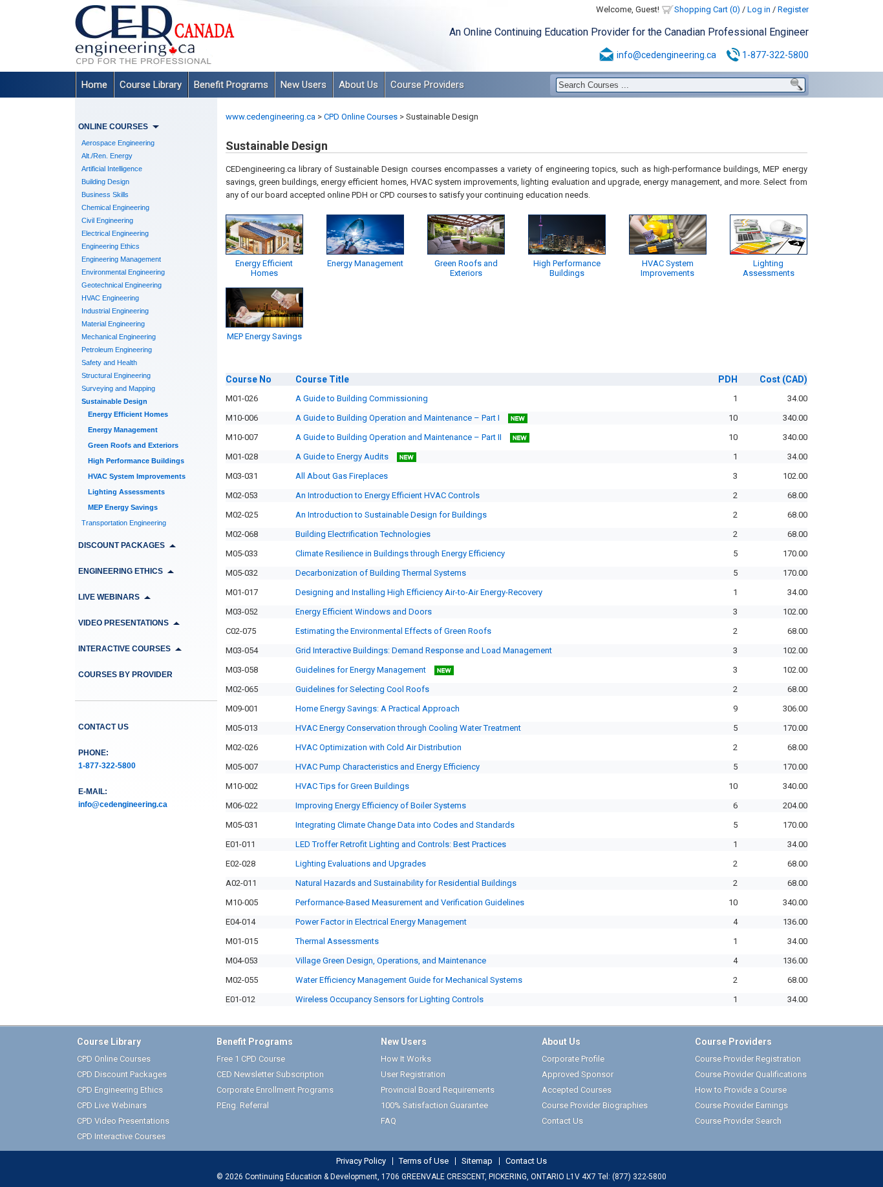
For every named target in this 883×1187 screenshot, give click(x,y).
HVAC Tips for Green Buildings (352, 786)
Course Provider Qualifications (751, 1074)
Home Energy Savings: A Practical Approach (377, 708)
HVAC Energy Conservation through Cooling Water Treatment (408, 728)
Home (94, 84)
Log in (759, 9)
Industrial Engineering (115, 311)
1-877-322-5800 (775, 55)
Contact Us (103, 726)
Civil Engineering (107, 220)
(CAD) (783, 379)
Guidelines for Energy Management (361, 670)
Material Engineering (113, 324)
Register (793, 9)
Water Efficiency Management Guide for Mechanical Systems (408, 980)
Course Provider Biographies (595, 1105)
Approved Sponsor (577, 1074)
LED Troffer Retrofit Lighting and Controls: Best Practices (400, 844)
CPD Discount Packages (122, 1074)
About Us (358, 84)
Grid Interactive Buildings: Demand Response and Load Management (423, 650)
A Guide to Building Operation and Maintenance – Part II (399, 437)
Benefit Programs (231, 84)
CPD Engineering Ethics (120, 1090)
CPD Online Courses (361, 116)
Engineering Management (121, 259)
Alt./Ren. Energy (107, 156)
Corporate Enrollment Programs (275, 1090)
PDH (728, 379)
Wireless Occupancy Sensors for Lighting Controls (389, 999)
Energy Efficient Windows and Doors (363, 611)
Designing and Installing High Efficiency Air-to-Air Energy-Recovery (418, 592)
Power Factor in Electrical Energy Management (381, 922)
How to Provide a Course (741, 1090)
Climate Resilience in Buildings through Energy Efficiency (400, 553)
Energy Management (123, 430)
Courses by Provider (125, 674)
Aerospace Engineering (117, 143)
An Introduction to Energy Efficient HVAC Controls (387, 495)
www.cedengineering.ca (270, 116)
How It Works (406, 1059)
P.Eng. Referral (243, 1105)
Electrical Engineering (115, 233)
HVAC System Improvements (137, 476)
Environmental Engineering (123, 272)
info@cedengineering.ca (666, 55)
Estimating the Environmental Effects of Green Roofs (393, 631)
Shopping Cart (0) (707, 9)
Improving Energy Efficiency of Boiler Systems (380, 805)
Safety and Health (109, 362)
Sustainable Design (114, 401)
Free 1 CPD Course (251, 1059)
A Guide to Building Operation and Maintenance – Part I (398, 418)
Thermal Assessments (337, 941)
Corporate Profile (573, 1059)
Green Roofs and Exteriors (133, 445)
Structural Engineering (116, 375)
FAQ (388, 1121)
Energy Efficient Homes (128, 414)
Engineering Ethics (110, 246)
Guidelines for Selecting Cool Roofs (362, 689)
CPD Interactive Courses (121, 1136)
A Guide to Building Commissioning (361, 398)
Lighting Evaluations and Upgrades (360, 863)
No (248, 379)
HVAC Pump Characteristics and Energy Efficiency (387, 767)
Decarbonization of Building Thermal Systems (380, 573)
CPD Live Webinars (112, 1105)
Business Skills (105, 194)
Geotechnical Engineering (121, 285)
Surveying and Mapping (118, 388)
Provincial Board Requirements (438, 1090)
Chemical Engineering (115, 207)
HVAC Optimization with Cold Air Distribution (378, 747)
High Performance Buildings (136, 461)
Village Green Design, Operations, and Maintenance (390, 960)
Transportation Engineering (123, 523)
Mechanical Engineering (118, 337)
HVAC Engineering (110, 298)
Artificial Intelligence (111, 169)
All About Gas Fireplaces (341, 476)
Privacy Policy (361, 1161)
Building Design (105, 181)
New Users (303, 84)
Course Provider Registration (748, 1059)
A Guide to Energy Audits (342, 456)
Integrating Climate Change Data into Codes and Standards (405, 825)
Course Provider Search (738, 1121)
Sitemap (477, 1161)
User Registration (413, 1074)
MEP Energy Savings (123, 507)
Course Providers (427, 84)
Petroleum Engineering (116, 349)
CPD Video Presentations (123, 1121)
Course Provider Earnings (741, 1105)
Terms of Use (424, 1161)
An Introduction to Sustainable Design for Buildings (391, 515)
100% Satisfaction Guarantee (434, 1105)
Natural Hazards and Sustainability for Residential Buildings (405, 883)
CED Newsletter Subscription (270, 1074)
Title (322, 379)
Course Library (151, 84)
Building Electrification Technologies (363, 534)
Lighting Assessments (126, 492)
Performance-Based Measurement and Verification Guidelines (409, 902)
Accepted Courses (577, 1090)
